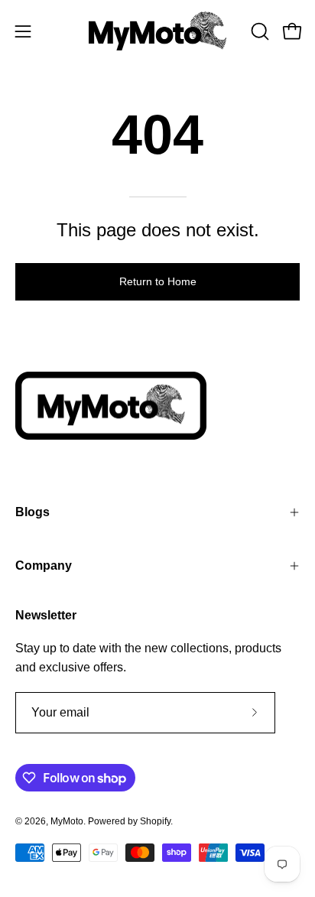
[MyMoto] (157, 30)
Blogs (32, 511)
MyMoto (66, 821)
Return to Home (157, 281)
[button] (258, 31)
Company (43, 565)
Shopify (155, 821)
